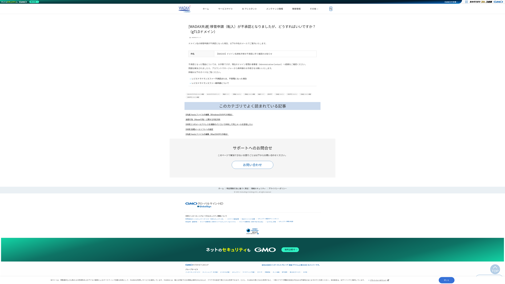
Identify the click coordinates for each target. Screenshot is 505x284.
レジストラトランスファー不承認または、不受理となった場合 (219, 78)
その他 (313, 8)
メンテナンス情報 (274, 8)
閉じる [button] (446, 280)
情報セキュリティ (258, 188)
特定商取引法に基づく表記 (237, 188)
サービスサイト (225, 8)
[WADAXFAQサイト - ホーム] (184, 9)
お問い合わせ (252, 164)
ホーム (206, 8)
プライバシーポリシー (378, 280)
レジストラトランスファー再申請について (210, 83)
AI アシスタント (249, 8)
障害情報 (296, 8)
